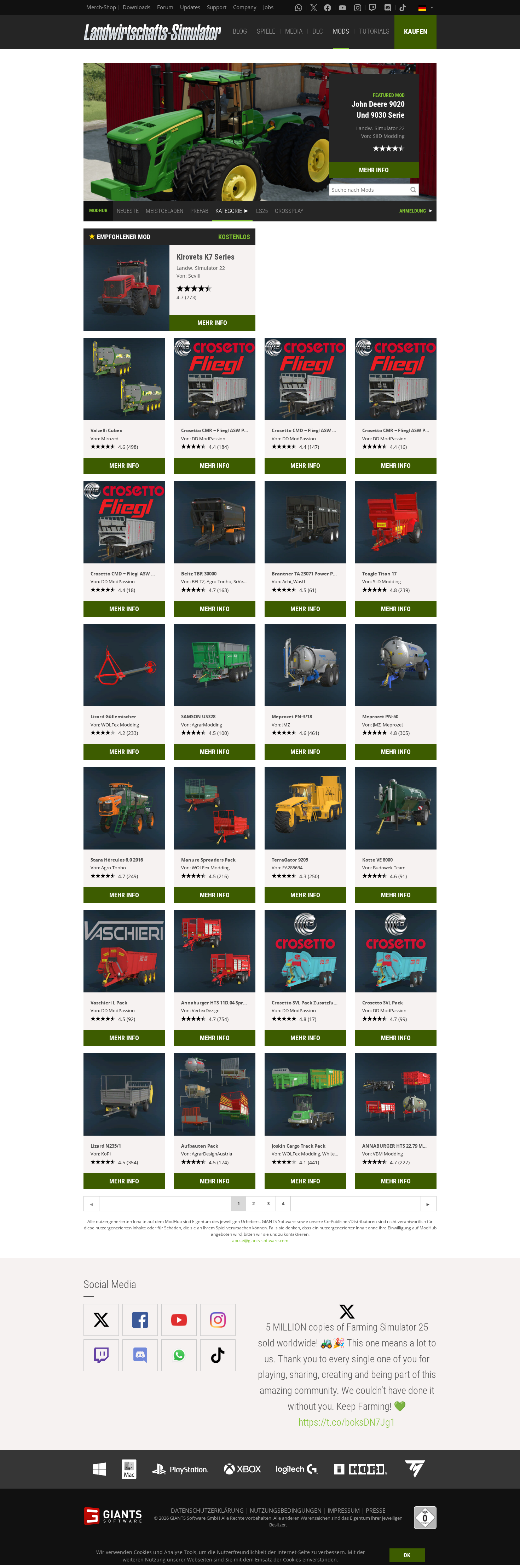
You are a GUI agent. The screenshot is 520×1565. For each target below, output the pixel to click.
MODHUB (98, 210)
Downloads (136, 7)
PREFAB (199, 210)
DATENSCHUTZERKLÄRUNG (207, 1510)
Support (216, 7)
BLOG (240, 31)
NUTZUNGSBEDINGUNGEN (286, 1510)
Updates (190, 7)
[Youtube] (343, 7)
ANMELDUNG (412, 211)
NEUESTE (128, 210)
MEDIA (293, 31)
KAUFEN (415, 31)
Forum (165, 7)
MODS (341, 31)
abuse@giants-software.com (260, 1240)
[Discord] (388, 7)
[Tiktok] (403, 7)
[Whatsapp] (299, 7)
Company (244, 7)
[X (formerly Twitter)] (313, 7)
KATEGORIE (228, 210)
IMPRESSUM (344, 1510)
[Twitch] (373, 7)
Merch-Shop (101, 7)
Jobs (268, 7)
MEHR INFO (374, 170)
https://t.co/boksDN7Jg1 (347, 1422)
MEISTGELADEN (164, 210)
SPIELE (266, 31)
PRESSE (376, 1510)
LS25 (262, 210)
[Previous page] (428, 1203)
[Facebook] (328, 7)
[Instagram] (358, 7)
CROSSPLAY (289, 210)
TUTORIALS (374, 31)
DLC (317, 31)
